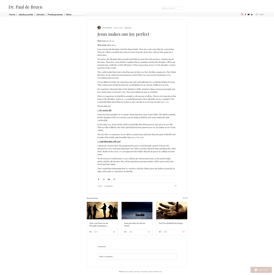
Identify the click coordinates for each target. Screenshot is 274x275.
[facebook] (245, 14)
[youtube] (248, 14)
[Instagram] (242, 14)
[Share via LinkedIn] (109, 179)
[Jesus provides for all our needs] (137, 210)
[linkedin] (252, 14)
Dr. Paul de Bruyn (25, 7)
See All (185, 198)
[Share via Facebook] (98, 179)
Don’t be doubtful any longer (171, 223)
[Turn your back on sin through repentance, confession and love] (102, 210)
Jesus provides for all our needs (134, 224)
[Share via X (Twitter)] (104, 179)
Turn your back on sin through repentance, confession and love (98, 224)
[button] (40, 14)
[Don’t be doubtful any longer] (171, 210)
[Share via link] (114, 179)
